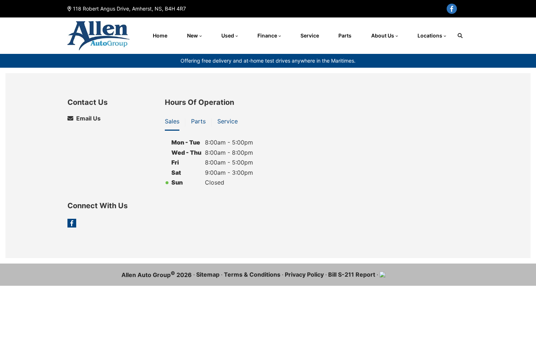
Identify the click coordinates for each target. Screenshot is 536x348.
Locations (429, 35)
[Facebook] (452, 9)
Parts (344, 35)
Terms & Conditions (252, 274)
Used (227, 35)
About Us (382, 35)
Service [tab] (227, 121)
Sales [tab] (172, 121)
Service (309, 35)
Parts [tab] (198, 121)
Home (160, 35)
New (192, 35)
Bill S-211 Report (351, 274)
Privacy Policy (304, 274)
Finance (267, 35)
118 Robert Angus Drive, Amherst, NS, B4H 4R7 (129, 8)
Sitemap (208, 274)
